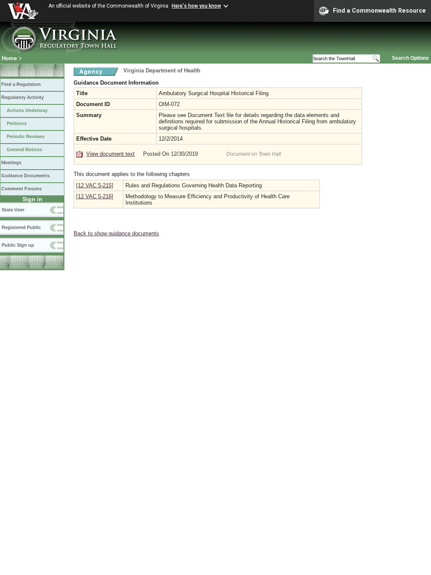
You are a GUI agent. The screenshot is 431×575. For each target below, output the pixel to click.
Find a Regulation (21, 84)
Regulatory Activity (22, 97)
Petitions (17, 123)
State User (13, 209)
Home (9, 58)
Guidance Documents (25, 175)
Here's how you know (196, 6)
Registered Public (21, 227)
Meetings (11, 162)
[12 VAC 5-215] (94, 185)
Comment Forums (21, 188)
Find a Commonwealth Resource (379, 10)
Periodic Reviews (26, 136)
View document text (110, 154)
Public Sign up (18, 245)
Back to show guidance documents (116, 233)
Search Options (410, 58)
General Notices (24, 149)
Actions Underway (27, 110)
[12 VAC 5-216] (94, 196)
